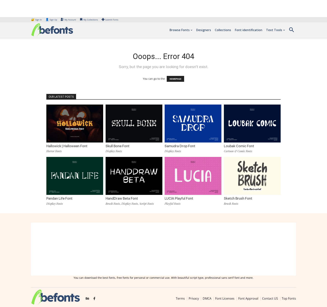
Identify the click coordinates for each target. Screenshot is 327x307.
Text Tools (274, 30)
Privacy (194, 298)
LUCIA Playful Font (179, 198)
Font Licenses (224, 298)
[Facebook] (94, 298)
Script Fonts (146, 203)
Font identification (248, 30)
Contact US (270, 298)
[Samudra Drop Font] (193, 123)
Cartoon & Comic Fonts (238, 151)
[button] (291, 31)
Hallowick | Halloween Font (66, 146)
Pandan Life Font (59, 198)
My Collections (90, 19)
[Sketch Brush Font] (252, 175)
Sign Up (51, 19)
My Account (70, 19)
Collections (223, 30)
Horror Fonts (54, 151)
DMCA (207, 298)
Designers (203, 30)
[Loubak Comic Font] (252, 123)
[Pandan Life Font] (74, 175)
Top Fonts (289, 298)
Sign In (36, 19)
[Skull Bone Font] (134, 123)
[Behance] (87, 298)
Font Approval (248, 298)
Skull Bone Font (117, 146)
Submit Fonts (111, 19)
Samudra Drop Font (180, 146)
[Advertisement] (163, 249)
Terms (180, 298)
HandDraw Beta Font (122, 198)
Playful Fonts (173, 203)
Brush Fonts (113, 203)
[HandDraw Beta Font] (134, 175)
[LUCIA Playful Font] (193, 175)
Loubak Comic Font (239, 146)
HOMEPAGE (175, 78)
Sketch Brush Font (238, 198)
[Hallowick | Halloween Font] (74, 123)
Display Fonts (114, 151)
